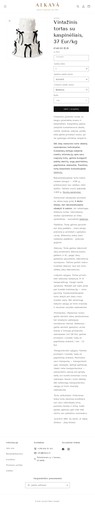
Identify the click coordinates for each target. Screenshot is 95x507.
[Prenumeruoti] (67, 485)
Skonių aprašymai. (72, 192)
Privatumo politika (14, 465)
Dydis (56, 95)
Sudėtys (9, 471)
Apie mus (10, 448)
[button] (5, 6)
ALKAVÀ (45, 501)
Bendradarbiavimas (14, 454)
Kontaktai (10, 459)
